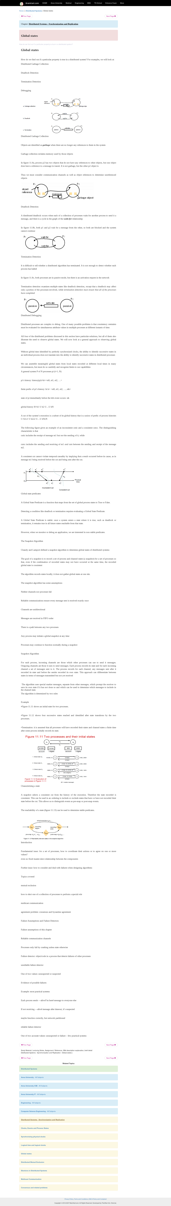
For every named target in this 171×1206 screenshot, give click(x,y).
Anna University (56, 3)
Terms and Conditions (81, 1199)
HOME (44, 3)
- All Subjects (32, 1077)
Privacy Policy (69, 1199)
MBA (89, 3)
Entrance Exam (111, 3)
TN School (98, 3)
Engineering (79, 3)
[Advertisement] (136, 44)
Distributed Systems (34, 11)
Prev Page (27, 16)
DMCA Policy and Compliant (98, 1199)
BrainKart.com (32, 3)
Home (21, 11)
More (122, 3)
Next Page (110, 16)
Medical (68, 3)
